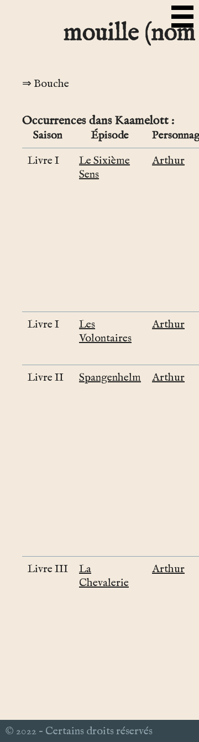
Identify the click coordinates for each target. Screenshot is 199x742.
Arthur (168, 161)
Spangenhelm (110, 378)
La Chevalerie (104, 576)
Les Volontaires (105, 331)
